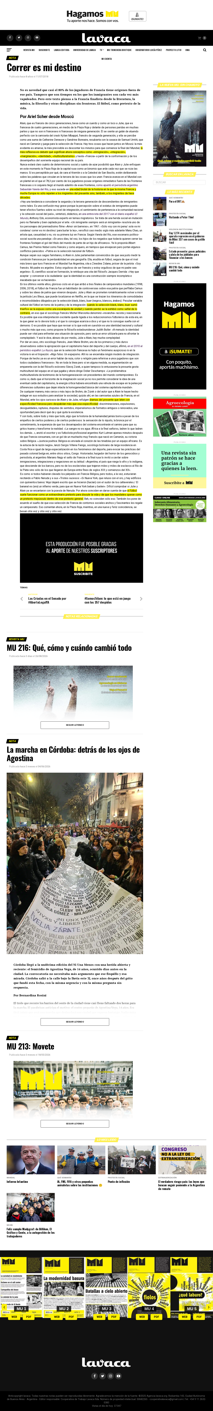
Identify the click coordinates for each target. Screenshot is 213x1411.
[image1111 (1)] (81, 581)
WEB (14, 1316)
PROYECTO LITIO (173, 50)
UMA (187, 50)
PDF (28, 1316)
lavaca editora (61, 50)
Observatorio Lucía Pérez (148, 50)
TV (101, 50)
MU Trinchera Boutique (119, 50)
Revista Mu (29, 50)
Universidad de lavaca (84, 50)
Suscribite (44, 50)
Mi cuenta (107, 58)
